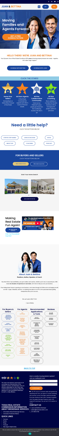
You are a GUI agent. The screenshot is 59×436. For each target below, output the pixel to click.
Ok (30, 433)
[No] (57, 432)
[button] (39, 6)
